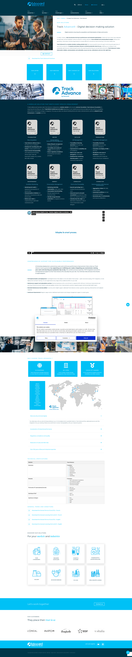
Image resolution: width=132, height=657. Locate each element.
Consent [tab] (45, 322)
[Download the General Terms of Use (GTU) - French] (29, 510)
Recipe (54, 137)
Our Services (54, 70)
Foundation (32, 137)
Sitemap (48, 652)
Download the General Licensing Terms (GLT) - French (47, 515)
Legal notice (53, 652)
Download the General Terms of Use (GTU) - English (46, 519)
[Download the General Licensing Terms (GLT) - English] (29, 524)
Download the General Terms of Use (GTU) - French (46, 510)
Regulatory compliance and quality (40, 436)
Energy (54, 181)
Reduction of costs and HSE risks (39, 442)
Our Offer (34, 70)
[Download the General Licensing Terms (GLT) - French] (29, 514)
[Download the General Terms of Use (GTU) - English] (29, 519)
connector (100, 181)
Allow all (86, 338)
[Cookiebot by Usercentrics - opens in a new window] (89, 318)
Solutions (63, 18)
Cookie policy (72, 652)
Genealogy (77, 181)
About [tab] (86, 322)
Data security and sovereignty (38, 416)
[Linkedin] (103, 644)
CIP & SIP (77, 137)
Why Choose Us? (74, 70)
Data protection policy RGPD (63, 652)
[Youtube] (98, 644)
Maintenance (32, 181)
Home (58, 18)
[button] (75, 5)
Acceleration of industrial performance (41, 429)
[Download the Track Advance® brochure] (29, 58)
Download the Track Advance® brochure (43, 58)
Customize (65, 338)
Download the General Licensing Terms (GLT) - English (47, 524)
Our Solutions (94, 70)
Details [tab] (66, 322)
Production (100, 137)
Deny (46, 338)
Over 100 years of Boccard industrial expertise (43, 449)
